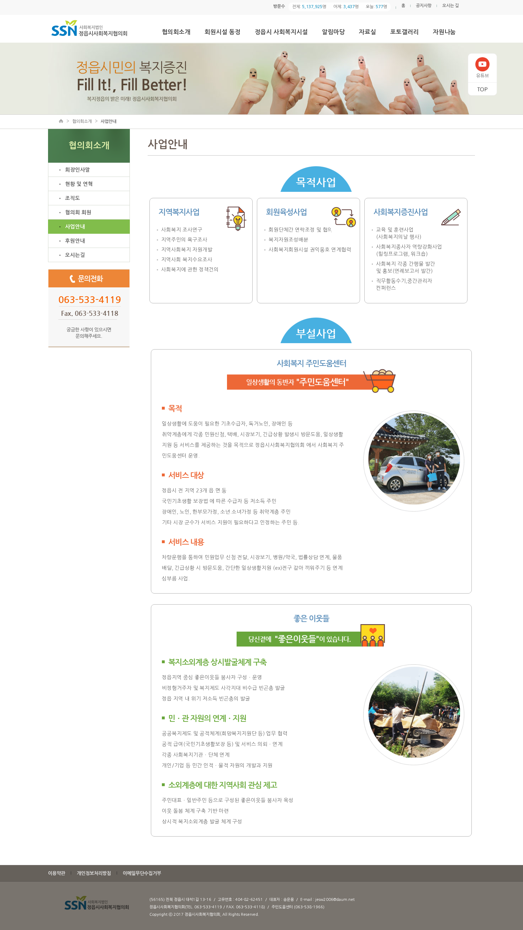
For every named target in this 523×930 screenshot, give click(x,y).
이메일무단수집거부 (142, 873)
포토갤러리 (404, 32)
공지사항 (424, 6)
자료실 (367, 32)
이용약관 (56, 873)
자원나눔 (444, 32)
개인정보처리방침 (94, 873)
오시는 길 (450, 6)
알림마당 (333, 32)
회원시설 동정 (223, 32)
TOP (482, 89)
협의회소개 (176, 32)
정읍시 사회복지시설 (281, 32)
